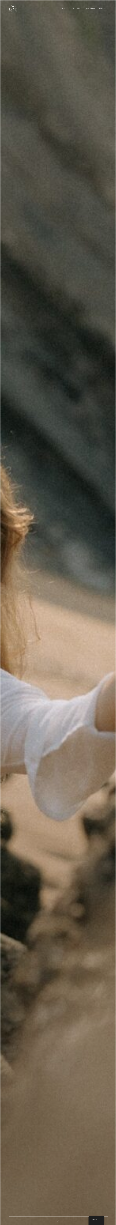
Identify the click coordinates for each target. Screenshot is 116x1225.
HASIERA (65, 8)
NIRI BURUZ (90, 8)
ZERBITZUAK (77, 8)
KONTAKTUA (103, 8)
